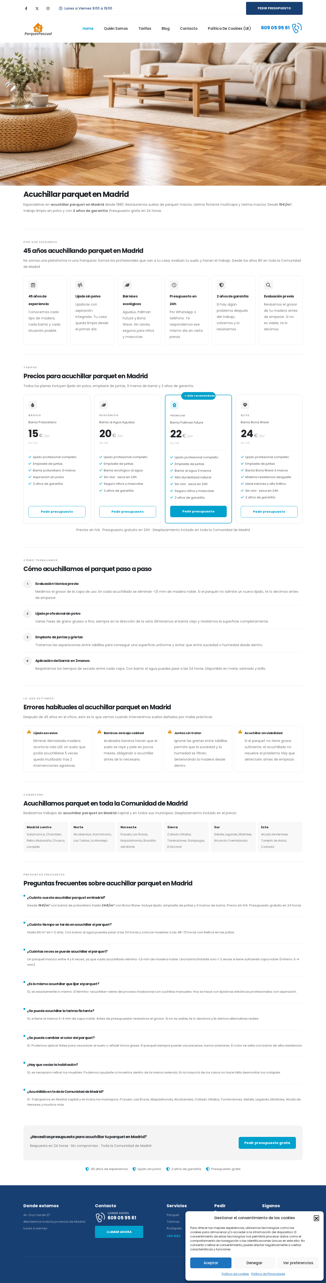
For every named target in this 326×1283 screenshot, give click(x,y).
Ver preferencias (298, 1262)
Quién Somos (116, 28)
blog (165, 28)
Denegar (255, 1262)
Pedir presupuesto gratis (267, 1142)
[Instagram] (48, 8)
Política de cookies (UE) (229, 28)
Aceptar (211, 1262)
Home (88, 28)
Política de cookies (235, 1274)
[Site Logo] (38, 29)
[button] (316, 1218)
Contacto (188, 28)
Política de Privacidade (268, 1274)
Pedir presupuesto (57, 511)
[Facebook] (26, 8)
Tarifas (144, 28)
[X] (37, 8)
